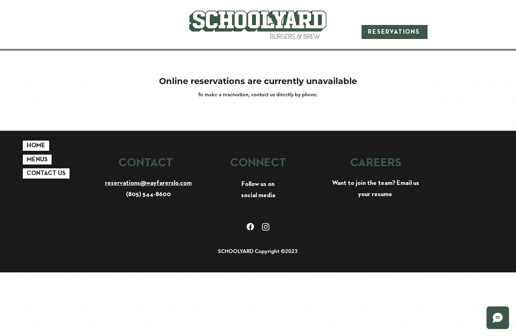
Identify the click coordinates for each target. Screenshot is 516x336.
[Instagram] (266, 227)
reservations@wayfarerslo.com (148, 183)
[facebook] (250, 227)
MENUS (37, 159)
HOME (36, 145)
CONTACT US (46, 173)
